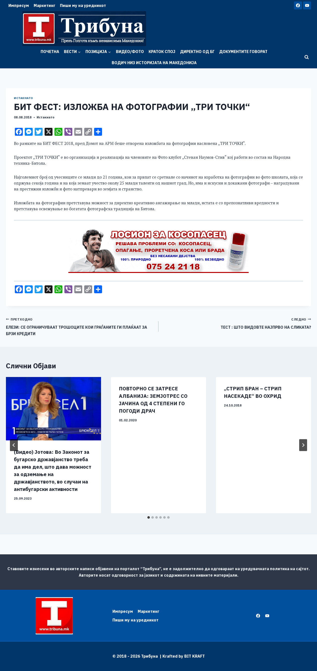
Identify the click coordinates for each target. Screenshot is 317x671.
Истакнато (23, 98)
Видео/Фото (130, 51)
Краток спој (162, 51)
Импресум (18, 5)
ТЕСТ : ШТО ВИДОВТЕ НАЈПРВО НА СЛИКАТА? (266, 323)
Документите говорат (243, 51)
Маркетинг (44, 5)
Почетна (50, 51)
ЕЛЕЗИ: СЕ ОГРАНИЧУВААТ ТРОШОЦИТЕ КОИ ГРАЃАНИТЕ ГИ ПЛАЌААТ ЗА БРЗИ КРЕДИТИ (76, 326)
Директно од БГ (197, 51)
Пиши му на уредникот (83, 5)
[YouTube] (307, 5)
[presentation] (53, 408)
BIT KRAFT (194, 656)
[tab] (148, 517)
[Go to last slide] (14, 445)
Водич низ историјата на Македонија (154, 62)
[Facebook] (298, 5)
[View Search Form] (306, 57)
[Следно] (303, 445)
